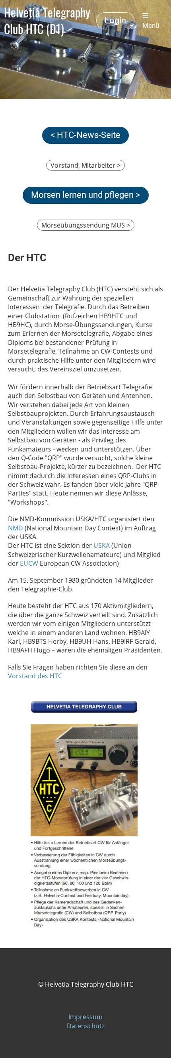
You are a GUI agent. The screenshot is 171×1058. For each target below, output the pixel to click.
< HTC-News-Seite (85, 135)
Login (115, 20)
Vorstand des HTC (35, 676)
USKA (101, 545)
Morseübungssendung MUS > (85, 225)
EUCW (29, 563)
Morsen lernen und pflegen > (85, 195)
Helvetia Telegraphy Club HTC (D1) (47, 20)
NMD (15, 528)
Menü (150, 25)
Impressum (85, 1016)
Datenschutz (86, 1026)
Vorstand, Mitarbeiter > (85, 165)
